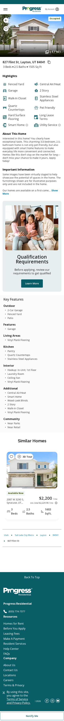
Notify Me (32, 716)
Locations (9, 675)
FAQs (6, 654)
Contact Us (10, 670)
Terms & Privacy (13, 685)
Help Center (11, 649)
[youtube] (58, 702)
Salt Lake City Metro (24, 535)
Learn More (32, 283)
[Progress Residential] (32, 9)
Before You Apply (14, 628)
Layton (43, 535)
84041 (56, 535)
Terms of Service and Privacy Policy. (18, 701)
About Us (9, 665)
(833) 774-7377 (17, 611)
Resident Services (14, 644)
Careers (8, 680)
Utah (6, 535)
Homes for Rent (13, 623)
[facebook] (47, 702)
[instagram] (52, 702)
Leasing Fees (11, 633)
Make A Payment (14, 639)
